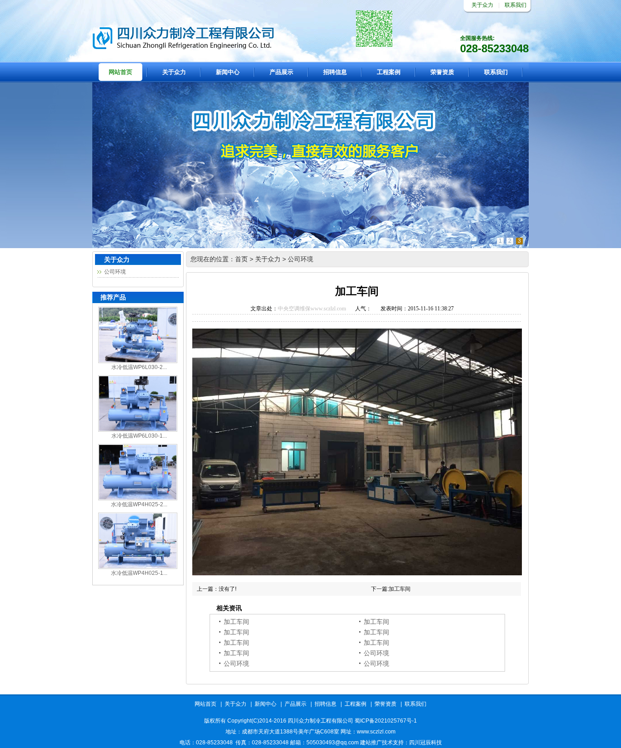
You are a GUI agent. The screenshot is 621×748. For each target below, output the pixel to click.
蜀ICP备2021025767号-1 (386, 721)
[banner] (310, 246)
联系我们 (515, 5)
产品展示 (281, 72)
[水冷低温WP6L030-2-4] (137, 361)
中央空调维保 (294, 308)
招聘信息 (335, 72)
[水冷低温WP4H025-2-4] (137, 498)
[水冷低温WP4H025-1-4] (137, 567)
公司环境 (115, 272)
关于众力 (482, 5)
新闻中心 (228, 72)
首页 (241, 259)
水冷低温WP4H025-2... (139, 504)
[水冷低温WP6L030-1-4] (137, 430)
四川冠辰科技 (425, 742)
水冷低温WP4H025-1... (139, 573)
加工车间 (400, 589)
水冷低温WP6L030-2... (139, 367)
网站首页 (120, 72)
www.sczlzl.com (328, 308)
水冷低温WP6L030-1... (139, 436)
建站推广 (371, 742)
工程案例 (389, 72)
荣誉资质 (442, 72)
